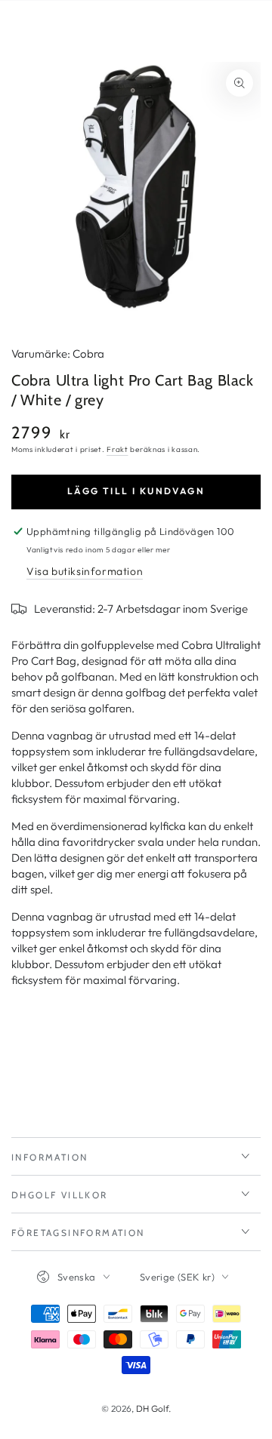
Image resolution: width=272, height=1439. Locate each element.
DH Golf (152, 1408)
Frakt (117, 449)
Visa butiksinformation (84, 571)
